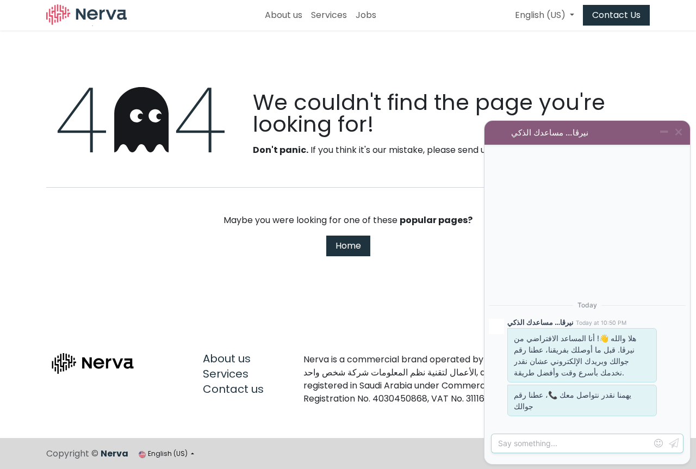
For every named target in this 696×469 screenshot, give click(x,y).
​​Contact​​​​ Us (616, 15)
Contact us (233, 389)
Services (225, 373)
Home (348, 245)
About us (227, 358)
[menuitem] (283, 15)
